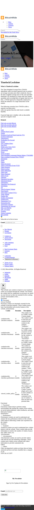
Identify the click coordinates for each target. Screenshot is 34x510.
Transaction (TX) (6, 201)
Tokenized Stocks (6, 181)
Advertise (7, 244)
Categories (8, 256)
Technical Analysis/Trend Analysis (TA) (13, 135)
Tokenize (3, 177)
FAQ (6, 246)
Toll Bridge (4, 186)
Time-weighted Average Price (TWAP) (12, 157)
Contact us (8, 236)
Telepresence (4, 138)
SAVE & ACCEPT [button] (6, 453)
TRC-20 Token (5, 209)
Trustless (3, 211)
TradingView (5, 199)
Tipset (2, 160)
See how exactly (9, 507)
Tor (2, 187)
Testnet (3, 142)
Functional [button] (4, 403)
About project (9, 237)
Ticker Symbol (5, 153)
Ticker (3, 152)
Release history (9, 266)
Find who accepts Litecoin (9, 125)
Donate (7, 231)
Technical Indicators (7, 137)
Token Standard (5, 174)
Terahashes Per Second (8, 140)
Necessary (6, 300)
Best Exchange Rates (11, 249)
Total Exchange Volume (8, 189)
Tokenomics (4, 182)
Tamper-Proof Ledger (7, 131)
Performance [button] (4, 413)
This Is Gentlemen (6, 148)
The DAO (4, 145)
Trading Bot (4, 196)
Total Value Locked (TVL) (9, 193)
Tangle (3, 133)
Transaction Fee (5, 203)
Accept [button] (3, 509)
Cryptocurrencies (10, 257)
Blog (6, 252)
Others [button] (3, 444)
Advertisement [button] (5, 434)
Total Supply (4, 191)
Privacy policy (9, 264)
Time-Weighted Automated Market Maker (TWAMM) (17, 155)
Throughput (4, 150)
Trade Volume (5, 194)
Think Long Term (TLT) (8, 147)
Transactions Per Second (8, 206)
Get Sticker (8, 233)
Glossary (8, 58)
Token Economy (6, 164)
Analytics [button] (3, 424)
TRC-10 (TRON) (6, 208)
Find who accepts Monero (8, 126)
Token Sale (4, 172)
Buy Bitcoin (8, 229)
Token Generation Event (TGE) (10, 165)
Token (3, 162)
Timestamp (4, 159)
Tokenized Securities (7, 179)
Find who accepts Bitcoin (8, 123)
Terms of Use (9, 262)
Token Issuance (5, 167)
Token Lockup (5, 169)
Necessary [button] (4, 298)
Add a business (9, 242)
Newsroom (8, 239)
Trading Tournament (7, 198)
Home (2, 58)
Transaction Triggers (7, 204)
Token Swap (4, 176)
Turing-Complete (6, 213)
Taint (2, 130)
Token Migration (6, 170)
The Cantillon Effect (7, 143)
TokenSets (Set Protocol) (8, 184)
